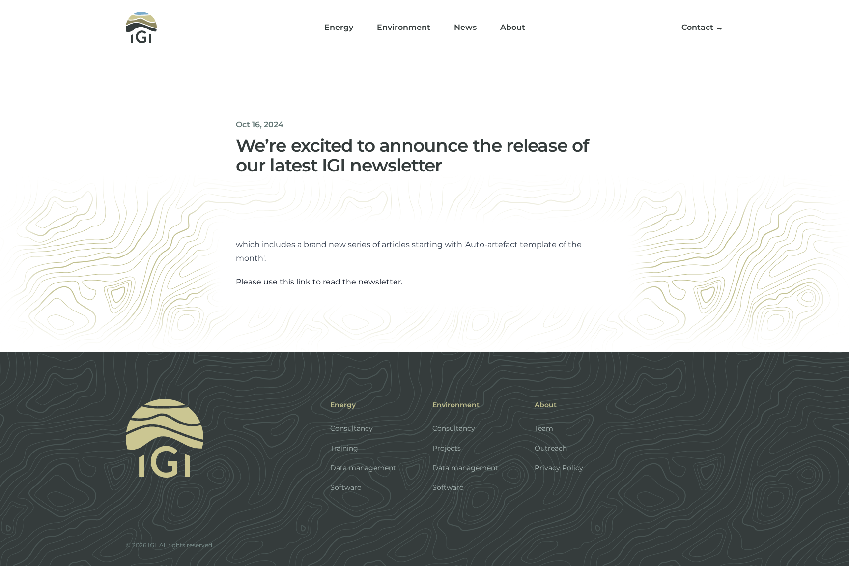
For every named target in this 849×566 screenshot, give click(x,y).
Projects (446, 448)
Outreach (551, 448)
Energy (338, 27)
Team (544, 428)
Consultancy (351, 428)
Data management (363, 467)
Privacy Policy (559, 467)
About (512, 27)
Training (344, 448)
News (465, 27)
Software (345, 487)
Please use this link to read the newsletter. (319, 281)
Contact (702, 27)
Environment (403, 27)
